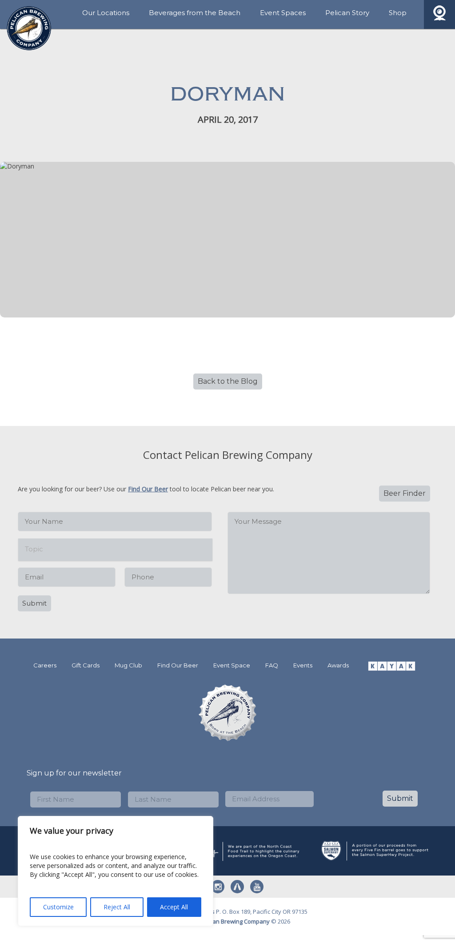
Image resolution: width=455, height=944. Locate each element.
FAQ (271, 665)
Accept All (174, 907)
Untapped (237, 886)
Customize (58, 907)
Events (302, 665)
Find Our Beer (148, 489)
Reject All (117, 907)
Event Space (231, 665)
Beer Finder (404, 493)
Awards (338, 665)
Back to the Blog (228, 381)
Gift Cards (86, 665)
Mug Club (128, 665)
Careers (44, 665)
